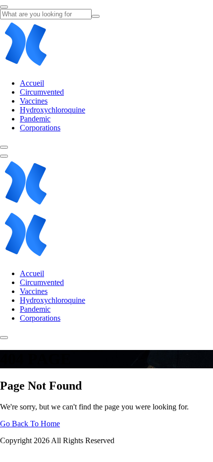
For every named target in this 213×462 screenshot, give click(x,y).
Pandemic (35, 119)
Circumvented (42, 92)
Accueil (32, 83)
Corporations (40, 127)
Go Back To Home (30, 423)
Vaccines (34, 101)
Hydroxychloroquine (52, 110)
